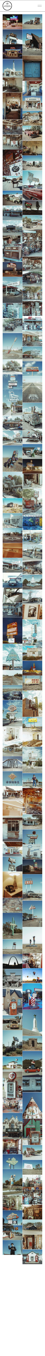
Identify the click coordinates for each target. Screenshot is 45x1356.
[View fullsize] (12, 21)
